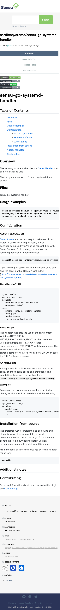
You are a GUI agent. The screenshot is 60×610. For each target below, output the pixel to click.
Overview (12, 117)
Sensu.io (12, 603)
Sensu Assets (7, 239)
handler (8, 539)
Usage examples (15, 125)
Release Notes (29, 64)
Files (9, 121)
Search (45, 19)
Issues (49, 603)
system (15, 539)
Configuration (14, 129)
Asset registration (23, 133)
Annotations (20, 141)
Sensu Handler (45, 168)
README (29, 53)
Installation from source (19, 145)
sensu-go (22, 539)
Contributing (13, 154)
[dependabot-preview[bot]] (14, 569)
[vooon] (6, 569)
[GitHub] (24, 597)
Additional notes (15, 149)
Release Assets (29, 70)
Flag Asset (9, 580)
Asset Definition (29, 58)
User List (39, 603)
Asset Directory (26, 603)
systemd (30, 539)
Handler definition (23, 137)
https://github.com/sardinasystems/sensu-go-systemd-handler (31, 548)
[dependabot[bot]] (22, 569)
